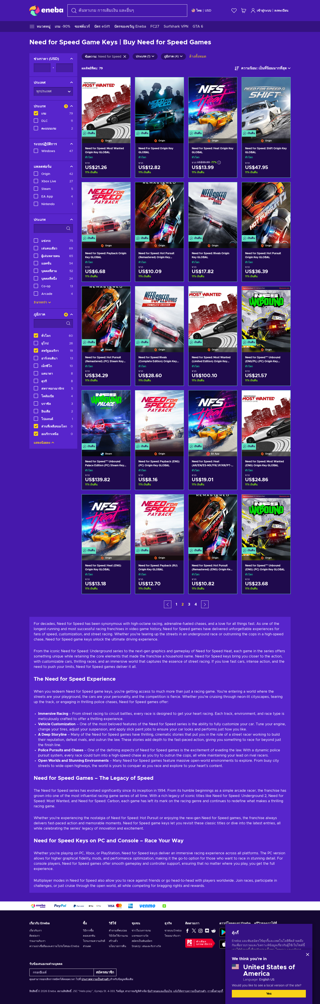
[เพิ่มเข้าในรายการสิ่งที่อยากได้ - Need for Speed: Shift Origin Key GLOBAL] (283, 84)
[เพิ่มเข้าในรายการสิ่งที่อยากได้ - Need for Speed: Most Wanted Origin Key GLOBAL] (123, 84)
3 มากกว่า (40, 302)
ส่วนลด (87, 946)
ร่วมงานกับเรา (37, 941)
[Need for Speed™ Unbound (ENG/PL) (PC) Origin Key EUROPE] (266, 313)
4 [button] (196, 604)
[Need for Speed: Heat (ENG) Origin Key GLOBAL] (106, 522)
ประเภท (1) (143, 56)
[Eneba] (46, 10)
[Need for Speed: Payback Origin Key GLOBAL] (106, 209)
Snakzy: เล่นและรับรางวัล (146, 946)
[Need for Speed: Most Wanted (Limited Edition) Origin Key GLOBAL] (213, 313)
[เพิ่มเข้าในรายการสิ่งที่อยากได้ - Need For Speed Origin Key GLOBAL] (176, 84)
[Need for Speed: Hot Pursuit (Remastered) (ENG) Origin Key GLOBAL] (213, 522)
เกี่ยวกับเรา (35, 930)
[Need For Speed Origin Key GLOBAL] (159, 104)
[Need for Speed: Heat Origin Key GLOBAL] (213, 104)
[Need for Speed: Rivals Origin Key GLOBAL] (213, 209)
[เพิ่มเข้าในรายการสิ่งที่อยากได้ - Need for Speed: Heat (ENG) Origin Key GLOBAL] (123, 501)
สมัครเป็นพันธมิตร (142, 941)
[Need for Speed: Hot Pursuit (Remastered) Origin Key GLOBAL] (159, 209)
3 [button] (189, 604)
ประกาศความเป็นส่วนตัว (95, 979)
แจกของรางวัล (140, 935)
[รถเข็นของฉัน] (243, 10)
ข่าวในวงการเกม (141, 930)
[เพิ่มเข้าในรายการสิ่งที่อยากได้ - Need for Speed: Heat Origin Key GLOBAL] (229, 84)
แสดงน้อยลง (42, 442)
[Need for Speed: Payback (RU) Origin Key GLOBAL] (159, 522)
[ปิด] (307, 954)
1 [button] (176, 604)
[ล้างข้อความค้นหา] (124, 56)
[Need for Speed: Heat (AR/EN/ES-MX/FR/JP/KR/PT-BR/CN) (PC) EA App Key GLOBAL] (213, 417)
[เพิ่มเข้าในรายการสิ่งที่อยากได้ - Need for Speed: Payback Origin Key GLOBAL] (123, 189)
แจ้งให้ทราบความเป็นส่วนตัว (189, 991)
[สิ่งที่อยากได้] (234, 10)
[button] (167, 604)
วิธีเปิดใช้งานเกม (118, 935)
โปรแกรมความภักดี (94, 941)
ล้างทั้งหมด (197, 56)
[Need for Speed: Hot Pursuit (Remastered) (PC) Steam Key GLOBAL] (106, 313)
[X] (194, 930)
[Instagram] (200, 930)
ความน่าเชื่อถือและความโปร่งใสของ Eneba (54, 946)
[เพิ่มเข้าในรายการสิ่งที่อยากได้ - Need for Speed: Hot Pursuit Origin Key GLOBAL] (283, 189)
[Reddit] (213, 930)
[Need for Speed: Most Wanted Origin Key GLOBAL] (106, 104)
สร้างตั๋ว (113, 941)
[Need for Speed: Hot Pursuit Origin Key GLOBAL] (266, 209)
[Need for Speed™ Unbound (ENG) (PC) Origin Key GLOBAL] (266, 522)
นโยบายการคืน (117, 946)
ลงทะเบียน (281, 10)
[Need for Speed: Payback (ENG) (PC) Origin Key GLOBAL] (159, 417)
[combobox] (127, 11)
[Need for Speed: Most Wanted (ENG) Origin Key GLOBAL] (266, 417)
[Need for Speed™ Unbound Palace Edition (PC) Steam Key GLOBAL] (106, 417)
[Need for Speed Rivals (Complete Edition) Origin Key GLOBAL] (159, 313)
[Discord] (207, 930)
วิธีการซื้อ (88, 930)
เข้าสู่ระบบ (264, 10)
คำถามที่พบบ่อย (118, 930)
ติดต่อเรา (34, 935)
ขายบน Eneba (173, 930)
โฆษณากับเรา (172, 935)
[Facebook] (187, 930)
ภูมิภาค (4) (171, 56)
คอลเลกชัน (89, 935)
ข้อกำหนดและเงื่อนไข (159, 991)
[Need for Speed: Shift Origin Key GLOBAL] (266, 104)
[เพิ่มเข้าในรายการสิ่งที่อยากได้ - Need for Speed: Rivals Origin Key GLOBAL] (229, 189)
